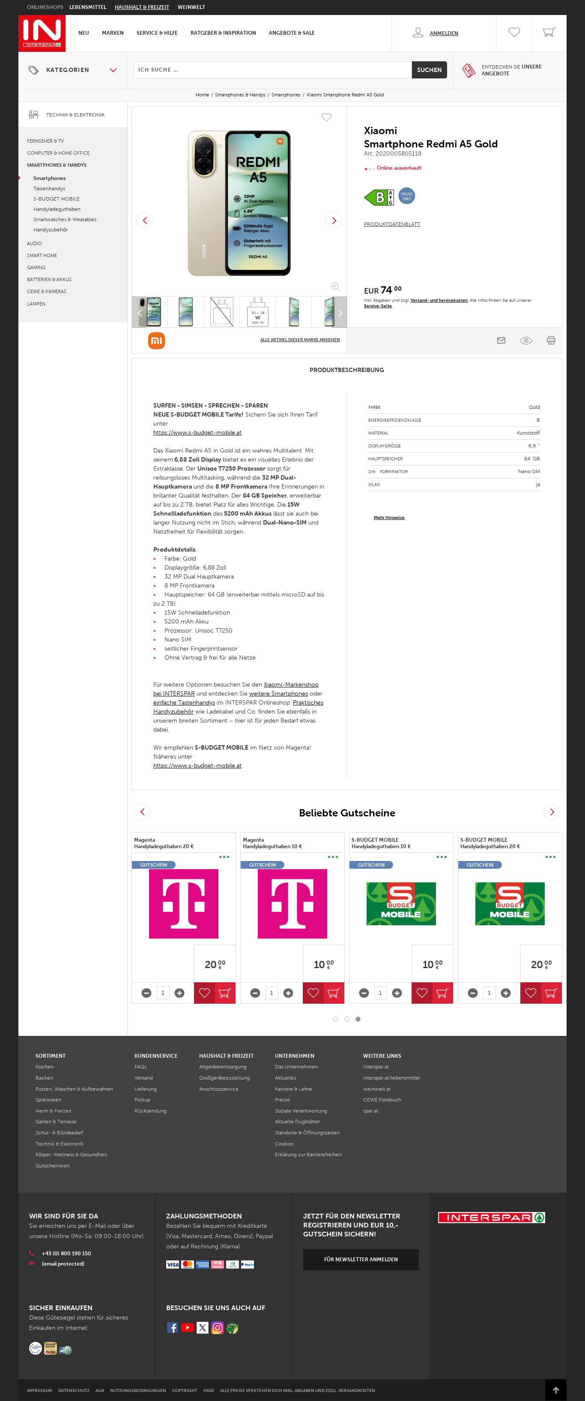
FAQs (140, 1067)
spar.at (370, 1111)
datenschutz (74, 1390)
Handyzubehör (50, 230)
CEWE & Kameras (46, 291)
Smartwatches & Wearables (64, 219)
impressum (39, 1390)
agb (100, 1390)
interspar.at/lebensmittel (391, 1078)
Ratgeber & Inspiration (223, 33)
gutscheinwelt (53, 1166)
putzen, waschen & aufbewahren (74, 1089)
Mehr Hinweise (389, 517)
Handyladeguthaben (57, 209)
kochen (45, 1067)
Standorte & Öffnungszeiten (307, 1133)
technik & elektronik (60, 1144)
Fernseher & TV (45, 141)
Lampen (36, 303)
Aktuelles (285, 1078)
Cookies (284, 1144)
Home (202, 94)
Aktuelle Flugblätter (297, 1122)
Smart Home (42, 255)
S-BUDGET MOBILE (56, 199)
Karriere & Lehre (293, 1089)
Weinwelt (191, 7)
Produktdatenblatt (392, 224)
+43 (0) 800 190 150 (66, 1254)
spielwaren (48, 1100)
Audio (34, 243)
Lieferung (145, 1089)
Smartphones (286, 94)
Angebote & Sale (292, 33)
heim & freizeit (54, 1111)
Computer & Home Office (58, 153)
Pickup (142, 1100)
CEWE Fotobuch (382, 1100)
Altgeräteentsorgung (223, 1067)
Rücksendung (150, 1111)
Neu (83, 33)
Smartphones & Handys (240, 94)
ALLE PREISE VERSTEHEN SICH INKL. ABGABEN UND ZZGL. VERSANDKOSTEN (297, 1390)
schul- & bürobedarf (59, 1133)
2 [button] (347, 1019)
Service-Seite (378, 305)
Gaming (36, 267)
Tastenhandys (49, 189)
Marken (113, 33)
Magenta (164, 843)
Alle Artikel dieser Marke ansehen (300, 339)
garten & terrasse (56, 1122)
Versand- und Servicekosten (439, 300)
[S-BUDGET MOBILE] (401, 904)
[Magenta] (183, 904)
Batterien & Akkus (49, 279)
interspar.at (376, 1067)
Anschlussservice (219, 1089)
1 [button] (335, 1019)
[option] (239, 203)
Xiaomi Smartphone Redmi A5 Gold (345, 94)
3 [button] (358, 1019)
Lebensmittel (87, 7)
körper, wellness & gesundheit (71, 1155)
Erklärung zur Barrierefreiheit (308, 1155)
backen (44, 1078)
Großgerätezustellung (224, 1078)
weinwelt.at (377, 1089)
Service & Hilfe (157, 33)
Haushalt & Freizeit (142, 7)
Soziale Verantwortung (301, 1111)
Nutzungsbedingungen (138, 1390)
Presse (282, 1100)
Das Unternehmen (296, 1067)
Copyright (184, 1390)
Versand (143, 1078)
